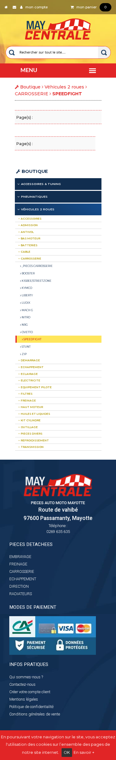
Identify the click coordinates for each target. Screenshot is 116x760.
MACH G (27, 310)
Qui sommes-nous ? (26, 677)
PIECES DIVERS (31, 433)
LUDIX (25, 302)
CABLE (25, 251)
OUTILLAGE (29, 427)
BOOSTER (28, 273)
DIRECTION (19, 586)
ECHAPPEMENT (32, 367)
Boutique (34, 171)
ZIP (24, 354)
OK (67, 752)
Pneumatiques (34, 196)
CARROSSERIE (31, 94)
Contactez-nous (22, 684)
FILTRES (26, 393)
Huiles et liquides (35, 413)
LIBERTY (27, 295)
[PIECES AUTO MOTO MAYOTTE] (58, 27)
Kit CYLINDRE (30, 420)
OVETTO (27, 332)
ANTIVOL (27, 232)
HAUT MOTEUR (31, 407)
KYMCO (26, 288)
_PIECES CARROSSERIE (37, 266)
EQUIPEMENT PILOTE (36, 387)
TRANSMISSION (32, 447)
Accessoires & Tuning (41, 184)
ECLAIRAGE (29, 374)
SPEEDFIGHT (32, 339)
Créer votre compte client (29, 691)
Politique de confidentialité (31, 706)
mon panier (90, 7)
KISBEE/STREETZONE (36, 280)
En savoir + (84, 752)
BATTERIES (28, 245)
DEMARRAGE (30, 360)
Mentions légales (23, 699)
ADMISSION (29, 225)
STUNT (26, 346)
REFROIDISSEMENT (34, 440)
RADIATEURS (20, 593)
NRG (24, 324)
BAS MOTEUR (30, 238)
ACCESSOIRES (30, 218)
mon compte (35, 7)
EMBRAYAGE (20, 556)
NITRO (25, 317)
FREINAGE (28, 400)
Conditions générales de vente (34, 714)
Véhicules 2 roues (64, 87)
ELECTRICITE (30, 380)
